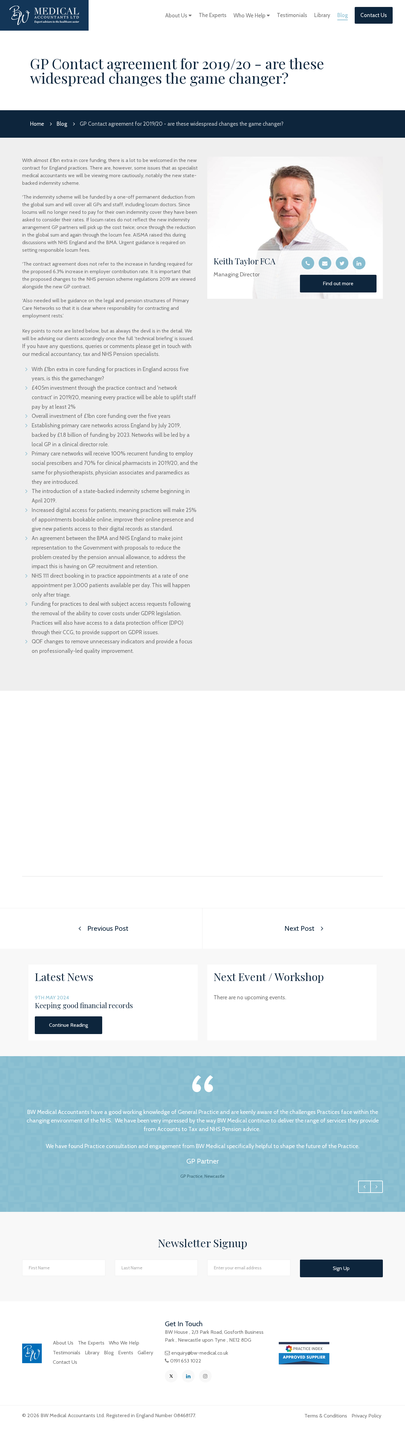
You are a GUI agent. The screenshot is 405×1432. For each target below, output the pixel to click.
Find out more (338, 283)
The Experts (213, 15)
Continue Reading (68, 1025)
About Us (177, 15)
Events (125, 1353)
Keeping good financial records (84, 1005)
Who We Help (250, 15)
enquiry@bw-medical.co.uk (199, 1353)
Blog (342, 15)
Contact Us (373, 15)
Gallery (145, 1353)
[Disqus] (202, 789)
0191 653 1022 (185, 1361)
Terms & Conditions (325, 1416)
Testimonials (292, 15)
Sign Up (341, 1268)
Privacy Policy (366, 1416)
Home (37, 124)
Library (322, 15)
